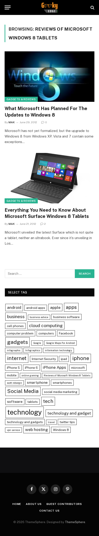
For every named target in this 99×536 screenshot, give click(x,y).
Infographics (32, 350)
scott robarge (14, 382)
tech (48, 401)
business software (66, 317)
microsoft (78, 367)
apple (55, 307)
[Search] (92, 7)
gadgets (17, 342)
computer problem (20, 333)
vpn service (13, 430)
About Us (34, 504)
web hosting (36, 429)
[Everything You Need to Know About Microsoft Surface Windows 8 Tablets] (49, 178)
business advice (39, 317)
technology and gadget (69, 413)
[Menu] (8, 7)
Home (16, 504)
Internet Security (44, 359)
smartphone (37, 382)
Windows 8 (61, 430)
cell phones (15, 326)
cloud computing (46, 325)
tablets (32, 402)
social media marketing (60, 392)
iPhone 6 (31, 367)
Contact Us (49, 510)
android (14, 307)
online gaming (30, 375)
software (15, 401)
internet (16, 358)
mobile (12, 375)
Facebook (66, 333)
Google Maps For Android (60, 343)
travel (51, 422)
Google (37, 343)
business (16, 316)
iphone (80, 358)
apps (71, 307)
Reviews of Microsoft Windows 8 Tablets (67, 375)
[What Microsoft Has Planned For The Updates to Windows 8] (49, 76)
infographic (13, 350)
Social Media (23, 391)
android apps (35, 308)
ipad (64, 359)
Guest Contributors (64, 504)
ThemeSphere (75, 522)
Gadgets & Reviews (21, 99)
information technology (58, 350)
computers (46, 333)
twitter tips (67, 422)
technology (24, 412)
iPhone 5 (13, 367)
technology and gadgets (25, 422)
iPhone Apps (54, 367)
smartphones (62, 382)
